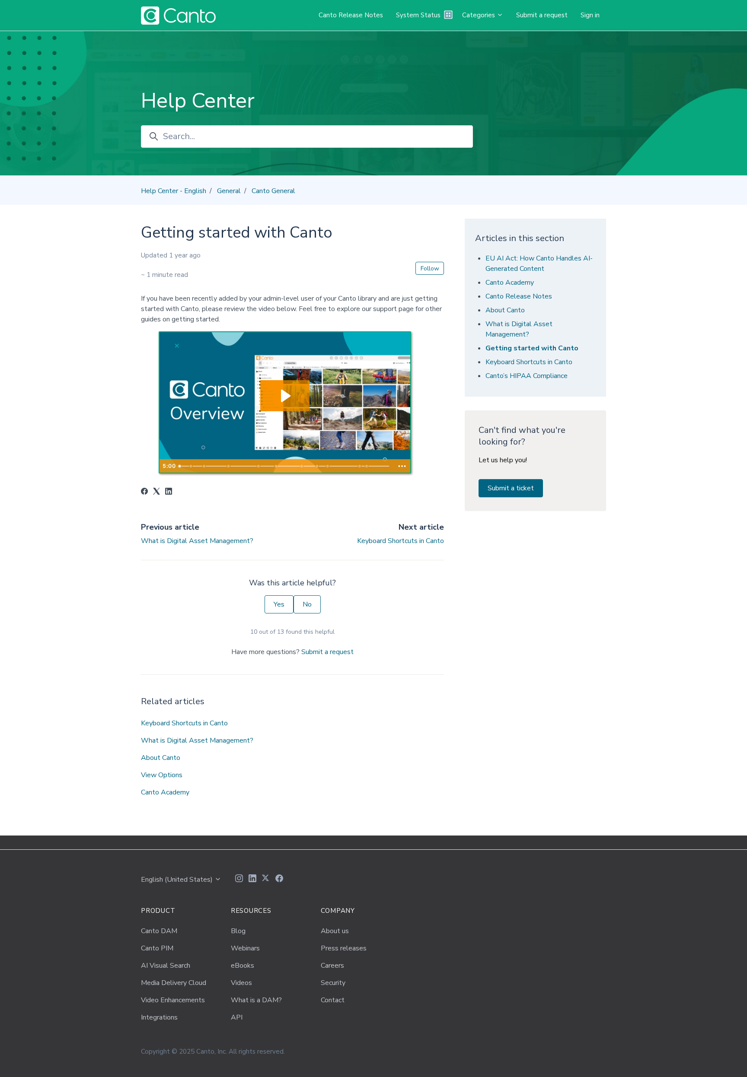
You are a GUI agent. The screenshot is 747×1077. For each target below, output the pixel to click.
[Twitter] (266, 879)
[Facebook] (144, 492)
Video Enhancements (173, 1000)
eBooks (242, 965)
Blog (238, 931)
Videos (241, 983)
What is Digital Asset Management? (197, 541)
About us (335, 931)
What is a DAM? (256, 1000)
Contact (333, 1000)
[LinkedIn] (168, 492)
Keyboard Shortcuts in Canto (400, 541)
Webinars (245, 948)
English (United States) (177, 879)
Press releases (344, 948)
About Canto (160, 757)
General (229, 191)
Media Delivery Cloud (173, 983)
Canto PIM (157, 948)
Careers (332, 965)
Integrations (159, 1017)
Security (333, 983)
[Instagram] (239, 879)
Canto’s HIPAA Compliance (526, 376)
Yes (279, 604)
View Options (161, 775)
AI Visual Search (165, 965)
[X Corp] (156, 492)
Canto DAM (159, 931)
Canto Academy (165, 792)
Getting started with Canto (531, 348)
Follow (430, 268)
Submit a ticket (511, 488)
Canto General (273, 191)
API (237, 1017)
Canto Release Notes (351, 15)
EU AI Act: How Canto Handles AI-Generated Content (539, 263)
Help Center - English (173, 191)
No (307, 604)
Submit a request (542, 15)
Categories (479, 15)
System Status (418, 15)
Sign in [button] (590, 15)
